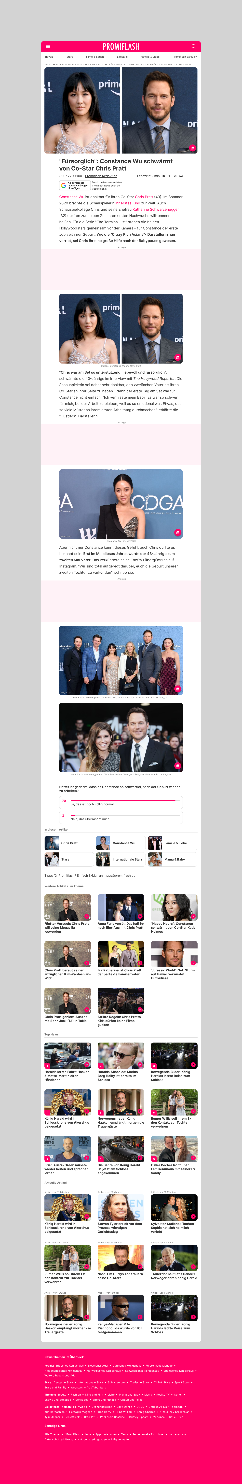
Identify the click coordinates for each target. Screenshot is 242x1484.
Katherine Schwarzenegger (156, 209)
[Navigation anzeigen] (48, 46)
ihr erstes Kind (127, 203)
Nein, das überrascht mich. (90, 819)
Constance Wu (71, 197)
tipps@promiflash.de (119, 875)
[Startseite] (121, 46)
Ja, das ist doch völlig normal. (93, 804)
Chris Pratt (144, 197)
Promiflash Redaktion (101, 176)
